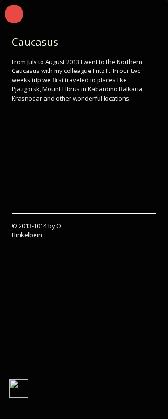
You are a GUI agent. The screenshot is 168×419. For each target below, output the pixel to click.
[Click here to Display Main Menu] (14, 14)
